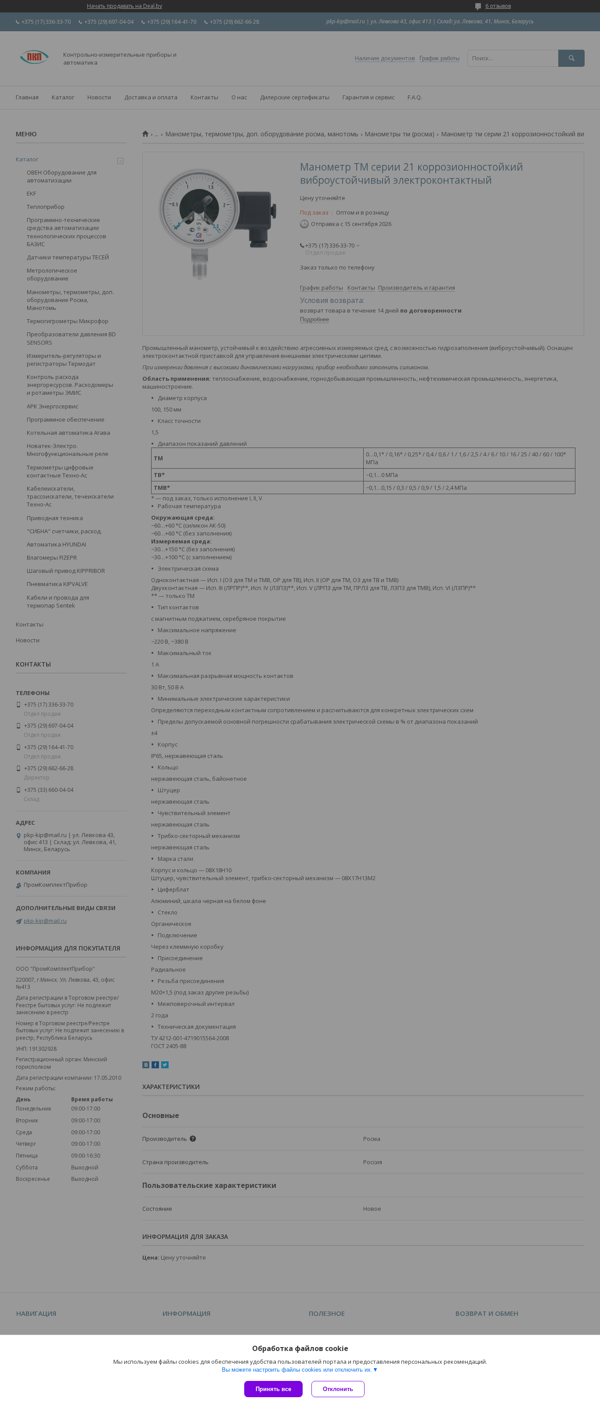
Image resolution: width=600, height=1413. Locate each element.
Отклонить (338, 1389)
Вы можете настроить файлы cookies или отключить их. (297, 1369)
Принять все (273, 1389)
